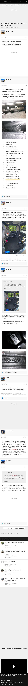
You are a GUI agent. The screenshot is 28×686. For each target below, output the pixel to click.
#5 (26, 384)
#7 (26, 467)
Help (2, 684)
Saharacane (10, 431)
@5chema (14, 449)
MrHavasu (7, 563)
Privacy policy (20, 682)
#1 (26, 37)
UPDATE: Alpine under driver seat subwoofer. (15, 552)
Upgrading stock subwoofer (13, 570)
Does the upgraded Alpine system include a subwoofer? (15, 579)
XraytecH (7, 554)
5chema (8, 79)
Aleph (6, 544)
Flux (6, 571)
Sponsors (3, 680)
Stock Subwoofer (10, 561)
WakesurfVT (7, 582)
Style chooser (4, 678)
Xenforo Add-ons (8, 675)
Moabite (8, 202)
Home (6, 684)
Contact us (9, 680)
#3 (26, 208)
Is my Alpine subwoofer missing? (14, 542)
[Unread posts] (23, 2)
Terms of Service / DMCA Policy (8, 682)
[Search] (26, 2)
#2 (26, 85)
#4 (26, 275)
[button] (2, 2)
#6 (26, 437)
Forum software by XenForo (13, 674)
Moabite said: (7, 281)
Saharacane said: (8, 472)
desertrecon (5, 27)
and (10, 372)
